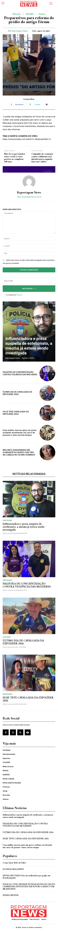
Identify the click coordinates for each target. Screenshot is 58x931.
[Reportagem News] (29, 181)
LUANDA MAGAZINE (13, 869)
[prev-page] (46, 306)
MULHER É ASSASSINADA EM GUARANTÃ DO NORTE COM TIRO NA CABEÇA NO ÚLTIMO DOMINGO (19, 452)
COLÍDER (30, 14)
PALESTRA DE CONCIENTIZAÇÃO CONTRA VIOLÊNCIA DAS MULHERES (20, 373)
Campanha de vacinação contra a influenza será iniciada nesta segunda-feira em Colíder (42, 158)
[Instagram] (13, 732)
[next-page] (51, 306)
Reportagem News (20, 31)
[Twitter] (20, 732)
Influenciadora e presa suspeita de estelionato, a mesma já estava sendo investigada (28, 345)
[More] (47, 104)
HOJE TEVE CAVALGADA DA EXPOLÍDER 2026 (16, 412)
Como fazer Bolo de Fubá (14, 862)
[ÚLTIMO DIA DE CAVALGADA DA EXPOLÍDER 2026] (47, 393)
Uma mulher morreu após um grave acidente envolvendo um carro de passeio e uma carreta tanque (20, 432)
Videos (42, 14)
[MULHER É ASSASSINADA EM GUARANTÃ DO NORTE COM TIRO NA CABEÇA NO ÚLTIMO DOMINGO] (47, 452)
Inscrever (27, 289)
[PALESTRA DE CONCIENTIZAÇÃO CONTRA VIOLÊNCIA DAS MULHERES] (47, 373)
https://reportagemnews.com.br (29, 197)
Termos (19, 295)
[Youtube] (28, 732)
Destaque (7, 520)
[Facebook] (6, 732)
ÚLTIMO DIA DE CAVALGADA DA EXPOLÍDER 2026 (17, 393)
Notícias (17, 14)
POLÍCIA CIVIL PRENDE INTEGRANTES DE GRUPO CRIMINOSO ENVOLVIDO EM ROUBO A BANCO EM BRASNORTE (29, 886)
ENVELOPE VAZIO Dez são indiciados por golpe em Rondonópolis (26, 876)
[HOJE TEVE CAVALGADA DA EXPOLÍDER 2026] (47, 413)
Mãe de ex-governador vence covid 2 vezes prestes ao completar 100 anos (14, 158)
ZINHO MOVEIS (10, 895)
